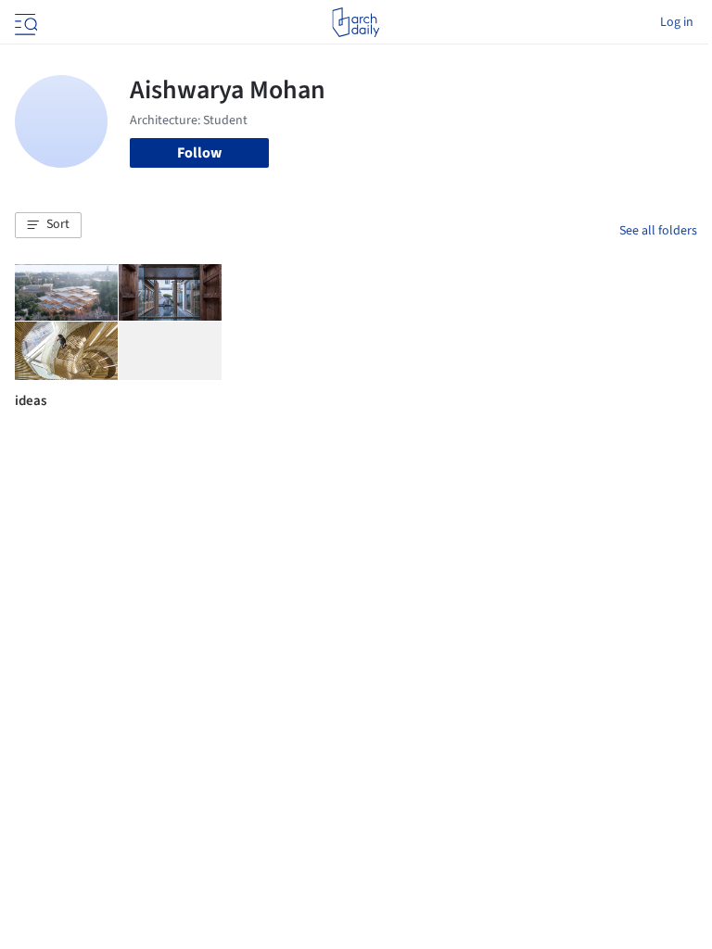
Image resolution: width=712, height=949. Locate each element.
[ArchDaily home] (355, 22)
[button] (48, 225)
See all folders (658, 230)
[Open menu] (24, 22)
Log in (676, 22)
